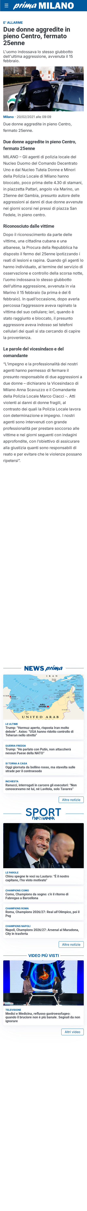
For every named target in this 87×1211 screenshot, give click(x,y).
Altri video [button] (72, 1032)
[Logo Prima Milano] (43, 6)
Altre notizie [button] (71, 800)
